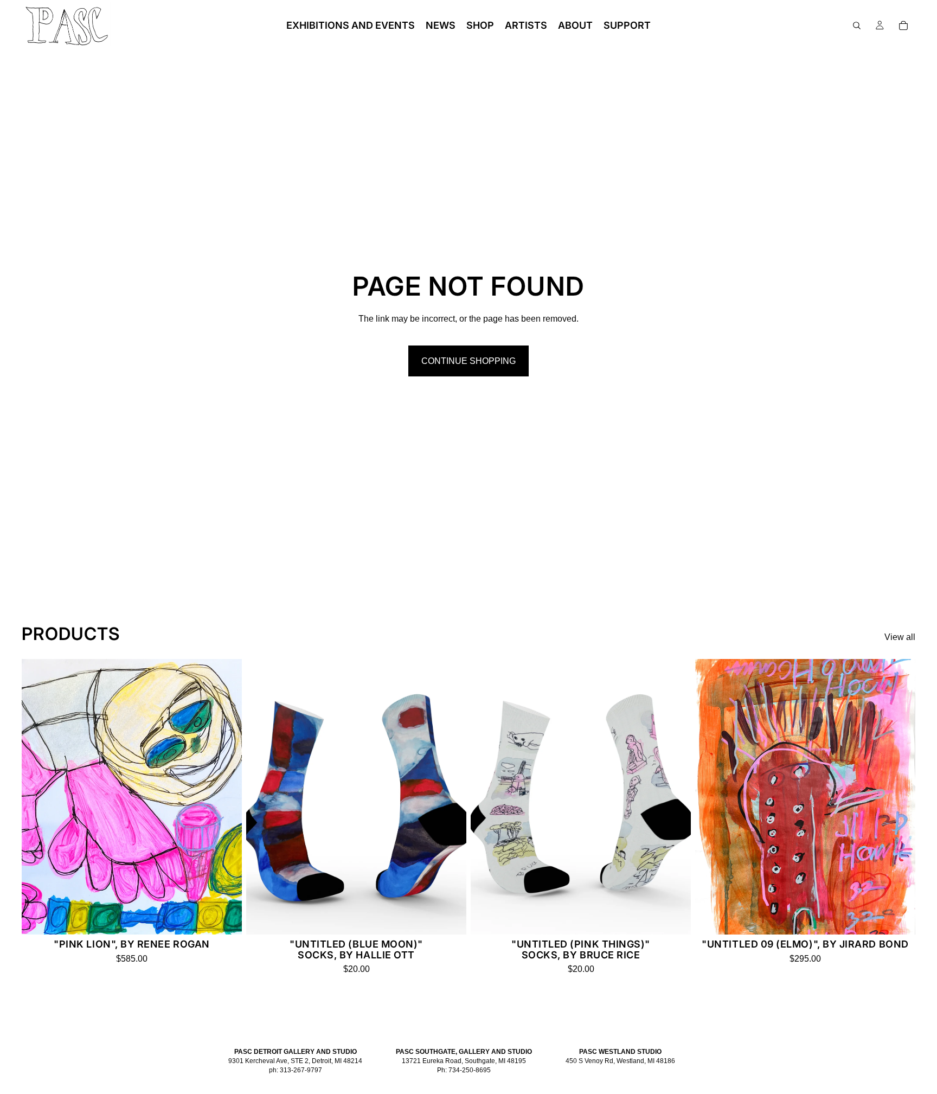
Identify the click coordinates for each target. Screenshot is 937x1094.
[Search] (857, 25)
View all (899, 637)
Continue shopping (468, 361)
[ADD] (225, 917)
